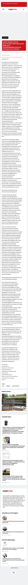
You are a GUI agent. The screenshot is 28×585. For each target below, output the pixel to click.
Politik (4, 399)
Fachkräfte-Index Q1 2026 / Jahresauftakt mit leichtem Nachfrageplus (13, 548)
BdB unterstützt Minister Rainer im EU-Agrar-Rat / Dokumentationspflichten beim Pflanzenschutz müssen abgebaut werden (14, 402)
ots (5, 379)
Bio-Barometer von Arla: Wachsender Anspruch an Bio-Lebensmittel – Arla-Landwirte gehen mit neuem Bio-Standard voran (14, 478)
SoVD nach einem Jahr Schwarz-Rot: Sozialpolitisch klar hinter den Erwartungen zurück (13, 560)
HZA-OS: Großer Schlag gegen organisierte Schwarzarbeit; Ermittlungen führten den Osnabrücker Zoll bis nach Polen (14, 447)
